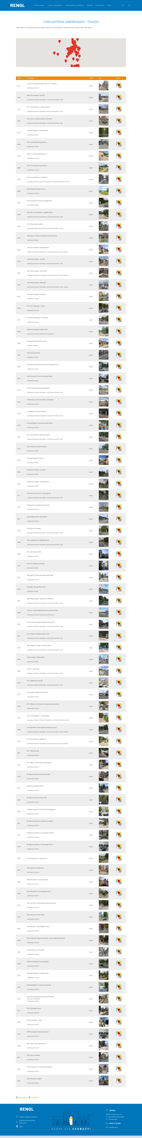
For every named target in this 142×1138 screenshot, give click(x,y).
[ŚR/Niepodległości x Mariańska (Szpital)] (103, 991)
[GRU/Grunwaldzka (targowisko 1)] (103, 148)
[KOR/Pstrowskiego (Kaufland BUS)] (103, 336)
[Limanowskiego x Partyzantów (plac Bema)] (103, 429)
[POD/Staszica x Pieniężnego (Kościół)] (103, 511)
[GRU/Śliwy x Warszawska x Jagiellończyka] (103, 218)
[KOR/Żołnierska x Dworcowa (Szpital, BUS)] (103, 382)
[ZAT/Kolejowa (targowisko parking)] (103, 698)
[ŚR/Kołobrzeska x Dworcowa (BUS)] (103, 886)
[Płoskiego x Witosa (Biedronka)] (103, 593)
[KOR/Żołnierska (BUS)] (103, 359)
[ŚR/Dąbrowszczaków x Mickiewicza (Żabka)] (103, 827)
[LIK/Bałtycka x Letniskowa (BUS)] (103, 418)
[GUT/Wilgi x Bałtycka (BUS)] (103, 230)
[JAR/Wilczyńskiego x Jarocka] (103, 265)
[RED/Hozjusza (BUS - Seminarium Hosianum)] (103, 605)
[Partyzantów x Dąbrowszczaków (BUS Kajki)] (103, 581)
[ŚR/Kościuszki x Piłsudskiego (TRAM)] (103, 933)
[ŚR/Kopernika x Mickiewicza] (103, 874)
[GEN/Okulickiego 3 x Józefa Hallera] (103, 137)
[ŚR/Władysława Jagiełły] (103, 1085)
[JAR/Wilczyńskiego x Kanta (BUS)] (103, 277)
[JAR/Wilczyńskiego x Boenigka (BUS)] (103, 254)
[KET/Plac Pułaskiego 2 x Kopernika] (103, 324)
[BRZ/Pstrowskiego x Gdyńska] (103, 101)
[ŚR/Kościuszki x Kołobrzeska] (103, 921)
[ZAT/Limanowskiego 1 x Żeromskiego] (103, 722)
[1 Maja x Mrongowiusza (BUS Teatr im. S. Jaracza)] (103, 90)
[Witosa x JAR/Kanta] (103, 675)
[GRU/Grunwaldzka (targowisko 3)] (103, 172)
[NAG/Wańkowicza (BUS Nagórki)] (103, 453)
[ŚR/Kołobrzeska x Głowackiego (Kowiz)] (103, 897)
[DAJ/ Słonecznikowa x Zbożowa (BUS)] (103, 113)
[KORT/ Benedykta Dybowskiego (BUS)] (103, 394)
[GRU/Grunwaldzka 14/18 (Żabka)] (103, 183)
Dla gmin (90, 5)
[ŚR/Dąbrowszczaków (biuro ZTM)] (103, 804)
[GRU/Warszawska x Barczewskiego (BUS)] (103, 207)
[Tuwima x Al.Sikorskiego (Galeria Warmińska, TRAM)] (103, 617)
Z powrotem (35, 1097)
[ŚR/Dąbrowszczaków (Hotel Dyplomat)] (103, 780)
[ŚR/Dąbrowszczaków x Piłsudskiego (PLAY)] (103, 851)
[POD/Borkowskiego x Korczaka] (103, 476)
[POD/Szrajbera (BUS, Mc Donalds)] (103, 523)
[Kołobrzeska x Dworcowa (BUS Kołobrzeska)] (103, 406)
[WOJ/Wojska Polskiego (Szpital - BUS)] (103, 640)
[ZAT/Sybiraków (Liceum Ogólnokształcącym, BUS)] (103, 734)
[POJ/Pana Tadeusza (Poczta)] (103, 570)
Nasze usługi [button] (39, 5)
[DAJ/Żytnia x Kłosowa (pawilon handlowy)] (103, 125)
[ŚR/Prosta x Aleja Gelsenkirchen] (103, 1050)
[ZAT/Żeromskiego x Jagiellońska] (103, 745)
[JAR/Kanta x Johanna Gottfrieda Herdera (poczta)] (103, 242)
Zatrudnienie (100, 5)
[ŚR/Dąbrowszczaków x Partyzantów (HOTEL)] (103, 839)
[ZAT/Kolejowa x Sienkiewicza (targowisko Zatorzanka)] (103, 710)
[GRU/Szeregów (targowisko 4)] (103, 195)
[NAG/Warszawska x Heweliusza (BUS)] (103, 441)
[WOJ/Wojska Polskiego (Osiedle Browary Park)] (103, 628)
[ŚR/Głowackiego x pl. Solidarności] (103, 862)
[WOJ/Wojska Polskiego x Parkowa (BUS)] (103, 652)
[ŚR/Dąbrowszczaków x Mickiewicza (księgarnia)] (103, 815)
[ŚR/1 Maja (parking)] (103, 757)
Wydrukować (22, 1097)
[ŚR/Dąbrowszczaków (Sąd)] (103, 792)
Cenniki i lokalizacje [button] (54, 5)
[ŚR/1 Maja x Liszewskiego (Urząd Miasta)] (103, 769)
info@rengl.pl (113, 1127)
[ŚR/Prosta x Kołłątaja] (103, 1061)
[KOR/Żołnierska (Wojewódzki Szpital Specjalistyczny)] (103, 371)
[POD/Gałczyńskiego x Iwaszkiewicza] (103, 488)
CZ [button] (123, 5)
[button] (79, 56)
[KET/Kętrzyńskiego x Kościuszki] (103, 300)
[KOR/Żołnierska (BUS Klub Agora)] (103, 347)
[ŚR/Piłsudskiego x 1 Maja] (103, 1026)
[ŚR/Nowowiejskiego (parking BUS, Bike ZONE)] (103, 1003)
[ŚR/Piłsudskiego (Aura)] (103, 1015)
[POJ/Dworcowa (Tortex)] (103, 558)
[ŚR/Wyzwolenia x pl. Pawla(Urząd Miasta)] (103, 1073)
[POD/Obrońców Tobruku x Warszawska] (103, 499)
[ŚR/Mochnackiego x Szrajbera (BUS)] (103, 979)
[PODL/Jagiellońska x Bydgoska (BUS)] (103, 546)
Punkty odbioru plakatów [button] (74, 5)
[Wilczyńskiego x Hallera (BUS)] (103, 663)
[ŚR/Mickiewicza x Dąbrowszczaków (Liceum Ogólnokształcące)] (103, 944)
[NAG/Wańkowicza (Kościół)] (103, 464)
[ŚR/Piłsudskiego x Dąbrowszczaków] (103, 1038)
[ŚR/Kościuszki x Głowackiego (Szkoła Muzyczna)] (103, 909)
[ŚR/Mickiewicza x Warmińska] (103, 956)
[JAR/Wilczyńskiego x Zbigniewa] (103, 289)
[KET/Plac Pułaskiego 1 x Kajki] (103, 312)
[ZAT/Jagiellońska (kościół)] (103, 687)
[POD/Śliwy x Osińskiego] (103, 535)
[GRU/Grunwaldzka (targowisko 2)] (103, 160)
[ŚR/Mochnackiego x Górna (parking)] (103, 968)
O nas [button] (109, 5)
